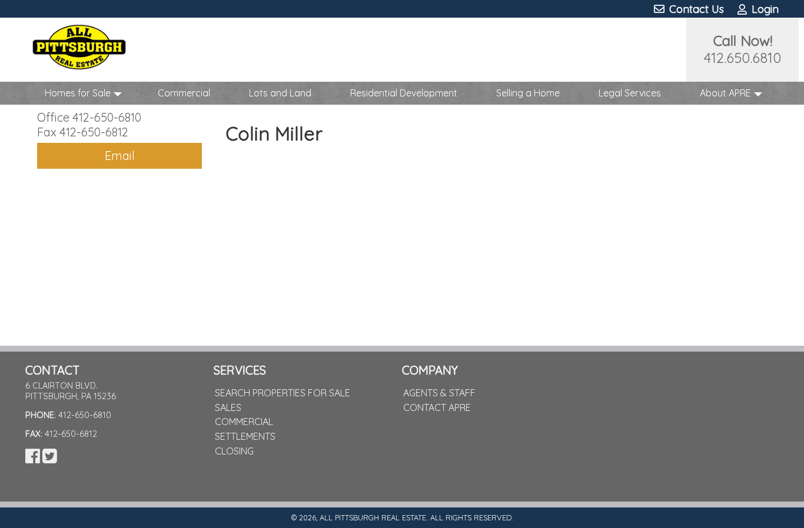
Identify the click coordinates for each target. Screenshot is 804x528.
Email (120, 155)
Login (764, 9)
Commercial (184, 93)
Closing (234, 451)
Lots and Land (280, 93)
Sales (228, 407)
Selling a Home (528, 93)
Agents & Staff (439, 393)
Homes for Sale (78, 93)
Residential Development (403, 93)
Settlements (245, 436)
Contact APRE (437, 407)
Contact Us (695, 9)
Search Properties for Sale (282, 393)
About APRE (725, 93)
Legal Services (630, 93)
